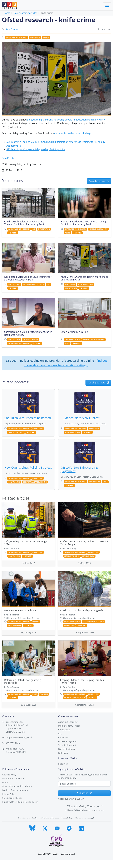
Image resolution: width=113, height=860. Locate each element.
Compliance (64, 729)
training (44, 694)
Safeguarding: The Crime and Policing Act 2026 (27, 543)
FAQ (60, 733)
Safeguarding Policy (12, 798)
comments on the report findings (72, 133)
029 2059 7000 (13, 743)
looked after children (74, 698)
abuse (67, 233)
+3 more (30, 432)
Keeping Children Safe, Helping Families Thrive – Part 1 (82, 681)
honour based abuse (98, 229)
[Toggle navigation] (107, 5)
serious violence (85, 284)
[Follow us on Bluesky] (32, 827)
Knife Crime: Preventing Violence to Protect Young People (84, 543)
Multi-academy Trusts (69, 725)
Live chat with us (66, 749)
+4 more (76, 343)
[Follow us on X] (45, 827)
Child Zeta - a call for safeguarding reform (83, 610)
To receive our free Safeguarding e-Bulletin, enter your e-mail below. (82, 776)
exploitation (44, 229)
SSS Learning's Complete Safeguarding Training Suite (35, 149)
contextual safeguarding (35, 482)
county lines (71, 288)
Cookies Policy (9, 774)
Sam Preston (12, 29)
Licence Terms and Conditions (17, 786)
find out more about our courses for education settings (65, 363)
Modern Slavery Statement (15, 790)
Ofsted (46, 38)
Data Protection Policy (13, 778)
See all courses (97, 181)
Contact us (63, 737)
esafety (35, 622)
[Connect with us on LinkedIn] (81, 827)
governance (94, 482)
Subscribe (82, 793)
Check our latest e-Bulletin (71, 798)
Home (7, 13)
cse (33, 229)
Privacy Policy (8, 794)
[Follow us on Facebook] (69, 827)
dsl (48, 284)
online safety (14, 626)
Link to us (63, 753)
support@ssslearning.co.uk (19, 737)
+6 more (27, 556)
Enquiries (63, 763)
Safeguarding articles (25, 13)
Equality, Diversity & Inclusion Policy (20, 801)
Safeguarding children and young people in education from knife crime (66, 119)
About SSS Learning (68, 721)
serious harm (88, 556)
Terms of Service (83, 818)
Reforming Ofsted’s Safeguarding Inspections (22, 681)
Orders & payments (68, 741)
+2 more (12, 233)
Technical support (67, 745)
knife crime (35, 38)
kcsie (67, 343)
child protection (30, 340)
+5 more (36, 343)
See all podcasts (96, 382)
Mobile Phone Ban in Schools (20, 610)
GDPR (5, 782)
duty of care (14, 284)
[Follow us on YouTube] (57, 827)
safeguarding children (16, 38)
